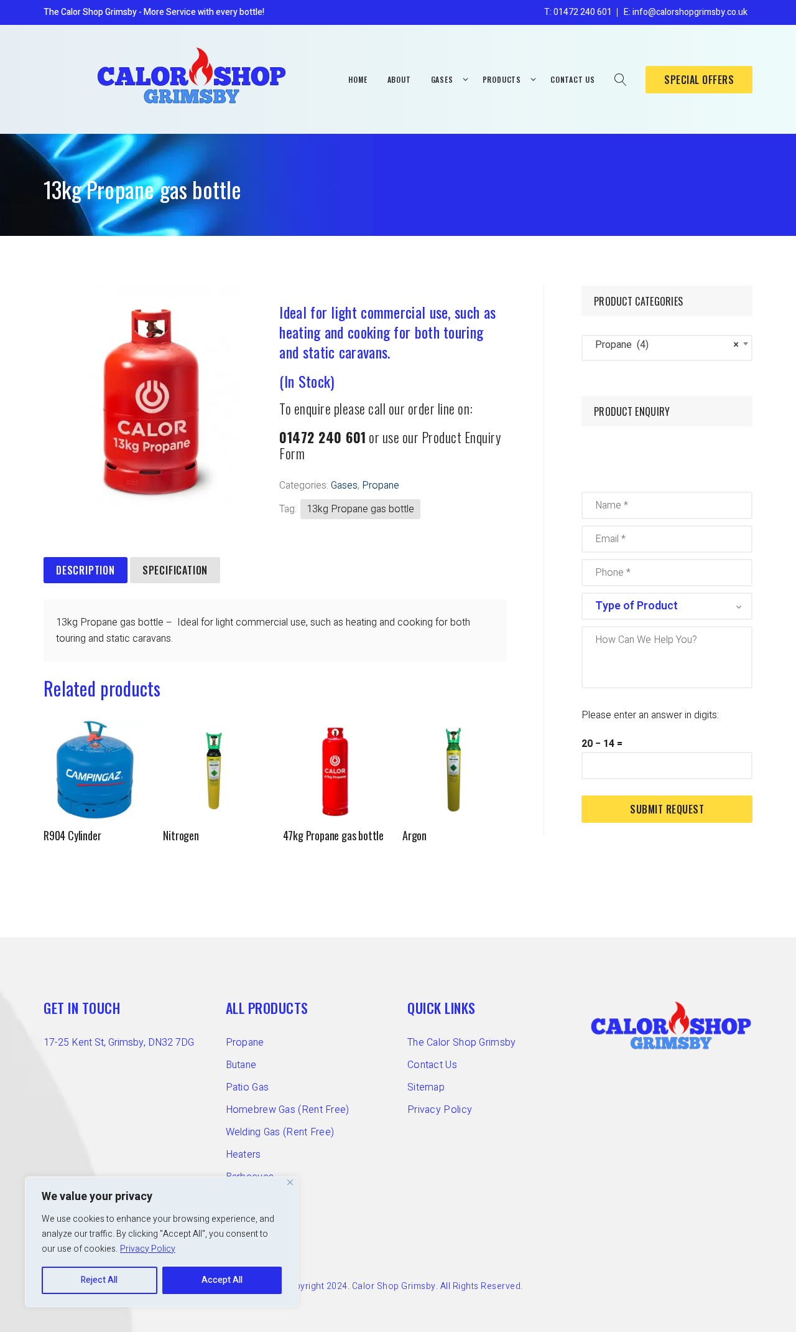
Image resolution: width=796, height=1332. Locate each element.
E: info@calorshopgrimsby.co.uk (685, 12)
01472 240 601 (322, 437)
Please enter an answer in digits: (650, 715)
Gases (344, 485)
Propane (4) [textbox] (663, 344)
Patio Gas (247, 1087)
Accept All (222, 1280)
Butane (241, 1065)
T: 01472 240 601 (578, 12)
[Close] (290, 1182)
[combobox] (666, 348)
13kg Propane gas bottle (360, 509)
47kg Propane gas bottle (333, 835)
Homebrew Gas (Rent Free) (287, 1109)
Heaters (243, 1154)
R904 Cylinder (72, 835)
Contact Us (432, 1065)
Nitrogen (180, 835)
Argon (414, 835)
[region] (161, 1241)
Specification (175, 570)
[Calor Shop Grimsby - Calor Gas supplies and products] (192, 75)
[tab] (85, 570)
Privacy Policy (147, 1248)
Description (85, 570)
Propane (380, 485)
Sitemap (426, 1087)
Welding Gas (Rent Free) (280, 1132)
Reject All (99, 1280)
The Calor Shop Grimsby (461, 1042)
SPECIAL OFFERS (699, 79)
